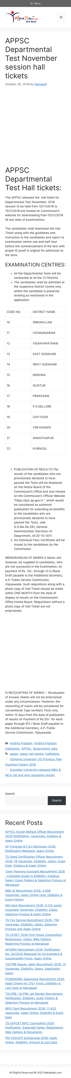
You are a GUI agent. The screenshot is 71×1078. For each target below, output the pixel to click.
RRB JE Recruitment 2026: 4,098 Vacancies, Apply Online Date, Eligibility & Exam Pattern (33, 895)
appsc (14, 754)
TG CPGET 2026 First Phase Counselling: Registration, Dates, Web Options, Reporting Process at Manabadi (33, 939)
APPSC (26, 748)
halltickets (52, 754)
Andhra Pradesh (21, 743)
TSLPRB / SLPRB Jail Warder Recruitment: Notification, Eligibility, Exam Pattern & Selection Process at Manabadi (34, 998)
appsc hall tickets (32, 754)
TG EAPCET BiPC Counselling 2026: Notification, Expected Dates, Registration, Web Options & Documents (34, 1028)
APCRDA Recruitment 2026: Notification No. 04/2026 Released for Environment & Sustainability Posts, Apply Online (33, 954)
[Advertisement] (35, 128)
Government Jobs (45, 748)
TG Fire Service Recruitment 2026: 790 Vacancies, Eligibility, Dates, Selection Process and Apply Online (32, 924)
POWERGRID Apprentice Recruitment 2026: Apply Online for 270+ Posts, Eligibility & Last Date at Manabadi (35, 983)
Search (10, 793)
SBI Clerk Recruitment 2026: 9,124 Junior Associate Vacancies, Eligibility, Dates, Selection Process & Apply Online (33, 910)
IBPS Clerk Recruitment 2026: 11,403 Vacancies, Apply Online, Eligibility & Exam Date (34, 1013)
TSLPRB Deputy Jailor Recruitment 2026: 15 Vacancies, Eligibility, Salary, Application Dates (35, 969)
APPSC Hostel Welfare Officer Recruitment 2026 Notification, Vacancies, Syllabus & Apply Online (34, 836)
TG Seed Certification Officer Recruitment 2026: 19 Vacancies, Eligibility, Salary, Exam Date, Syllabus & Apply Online (35, 861)
